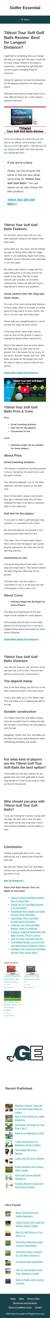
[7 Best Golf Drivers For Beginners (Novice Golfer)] (9, 1144)
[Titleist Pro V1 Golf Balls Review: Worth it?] (32, 970)
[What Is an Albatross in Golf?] (9, 1136)
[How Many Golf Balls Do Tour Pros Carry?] (9, 1127)
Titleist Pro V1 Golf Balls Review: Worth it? (32, 979)
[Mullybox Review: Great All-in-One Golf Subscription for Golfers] (9, 1108)
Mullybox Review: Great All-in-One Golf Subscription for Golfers (29, 1109)
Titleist (11, 149)
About (21, 1298)
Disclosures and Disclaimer (25, 1303)
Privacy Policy (33, 1298)
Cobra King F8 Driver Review (29, 1158)
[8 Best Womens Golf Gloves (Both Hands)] (9, 1169)
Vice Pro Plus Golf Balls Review (27, 939)
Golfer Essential (25, 8)
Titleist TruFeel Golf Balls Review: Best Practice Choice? (12, 979)
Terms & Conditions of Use (20, 1307)
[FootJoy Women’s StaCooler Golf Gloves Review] (9, 1186)
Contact (38, 1307)
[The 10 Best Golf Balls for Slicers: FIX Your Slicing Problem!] (12, 996)
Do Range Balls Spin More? (29, 1261)
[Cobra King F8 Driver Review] (9, 1161)
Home (13, 1298)
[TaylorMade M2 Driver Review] (9, 1152)
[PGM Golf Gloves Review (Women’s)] (9, 1178)
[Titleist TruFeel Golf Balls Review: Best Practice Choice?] (12, 970)
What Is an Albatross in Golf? (29, 1133)
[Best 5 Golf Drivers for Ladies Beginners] (9, 1119)
